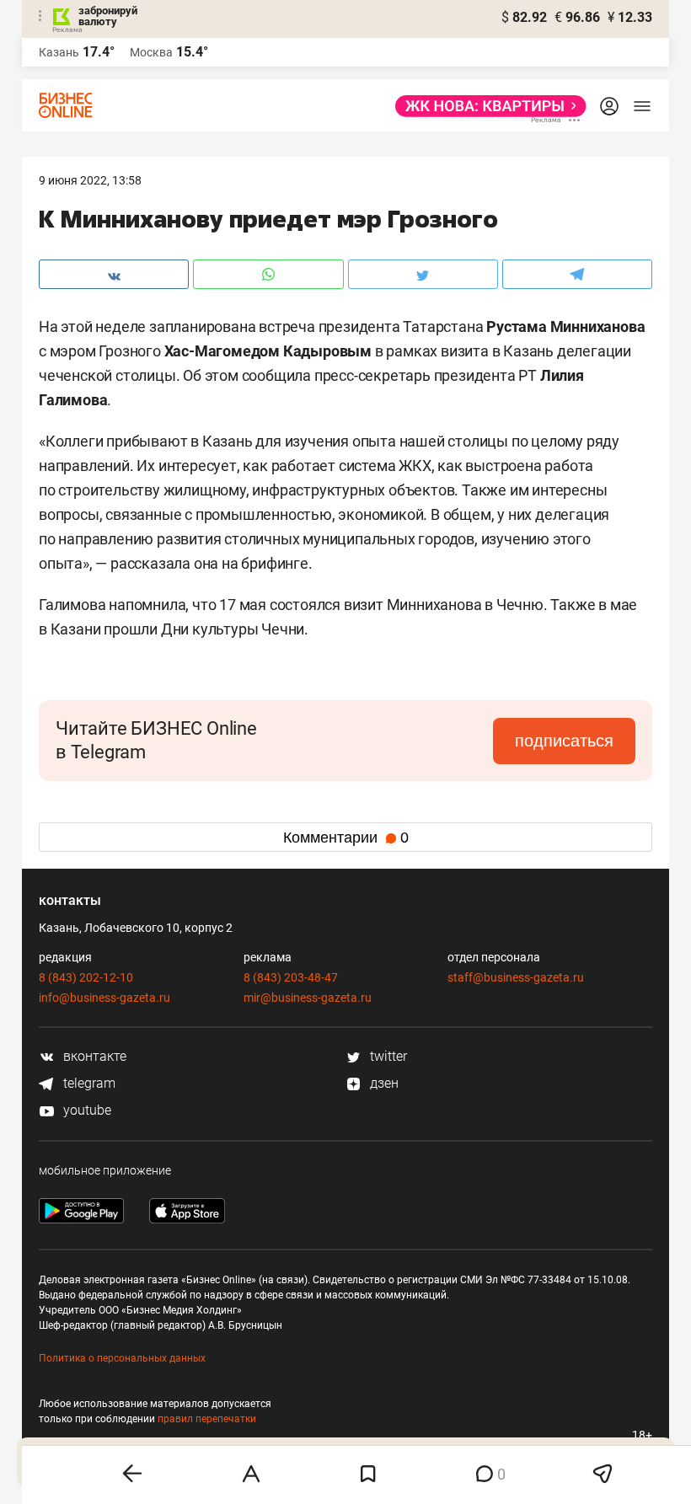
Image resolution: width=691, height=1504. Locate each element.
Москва (151, 52)
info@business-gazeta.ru (104, 997)
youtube (85, 1110)
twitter (387, 1056)
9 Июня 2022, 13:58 (90, 180)
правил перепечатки (207, 1419)
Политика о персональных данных (122, 1358)
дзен (383, 1083)
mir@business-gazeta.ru (308, 997)
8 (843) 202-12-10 (86, 977)
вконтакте (93, 1056)
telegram (87, 1083)
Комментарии (346, 837)
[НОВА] (486, 106)
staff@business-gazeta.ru (515, 977)
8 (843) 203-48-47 (291, 977)
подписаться (564, 740)
